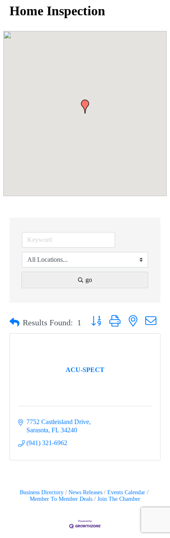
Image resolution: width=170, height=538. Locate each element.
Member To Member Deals (61, 499)
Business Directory (42, 492)
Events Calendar (126, 492)
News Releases (85, 492)
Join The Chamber (118, 499)
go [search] (88, 279)
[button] (85, 106)
